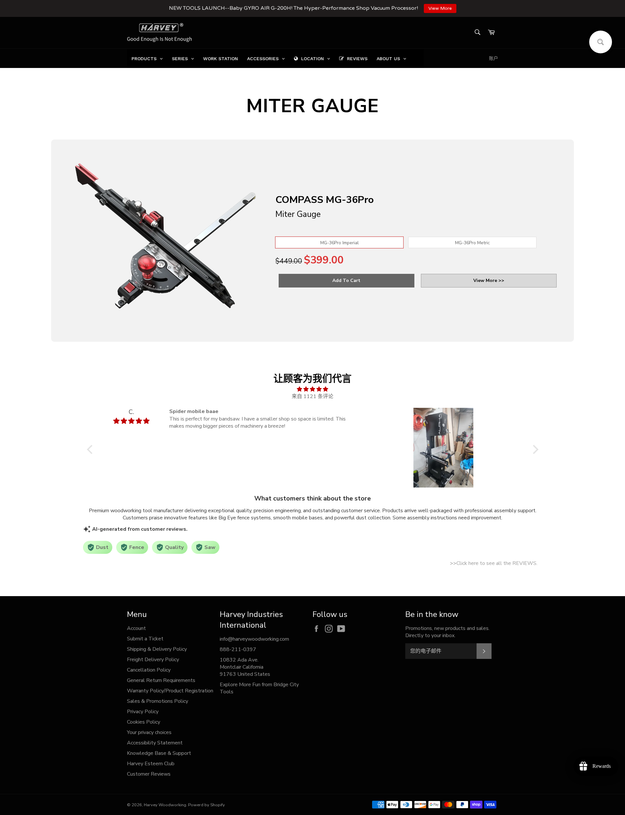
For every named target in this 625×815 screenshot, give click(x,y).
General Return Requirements (161, 680)
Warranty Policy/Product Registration (170, 690)
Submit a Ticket (145, 638)
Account (136, 628)
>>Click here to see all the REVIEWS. (493, 563)
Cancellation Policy (149, 670)
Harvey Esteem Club (150, 763)
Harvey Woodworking (165, 805)
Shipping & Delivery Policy (157, 649)
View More (440, 8)
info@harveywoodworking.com (254, 639)
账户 (493, 58)
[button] (91, 449)
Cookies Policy (143, 722)
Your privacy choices (149, 732)
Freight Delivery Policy (153, 659)
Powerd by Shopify (206, 805)
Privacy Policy (143, 711)
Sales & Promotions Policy (157, 701)
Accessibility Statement (155, 742)
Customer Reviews (149, 774)
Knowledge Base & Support (159, 753)
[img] (312, 389)
